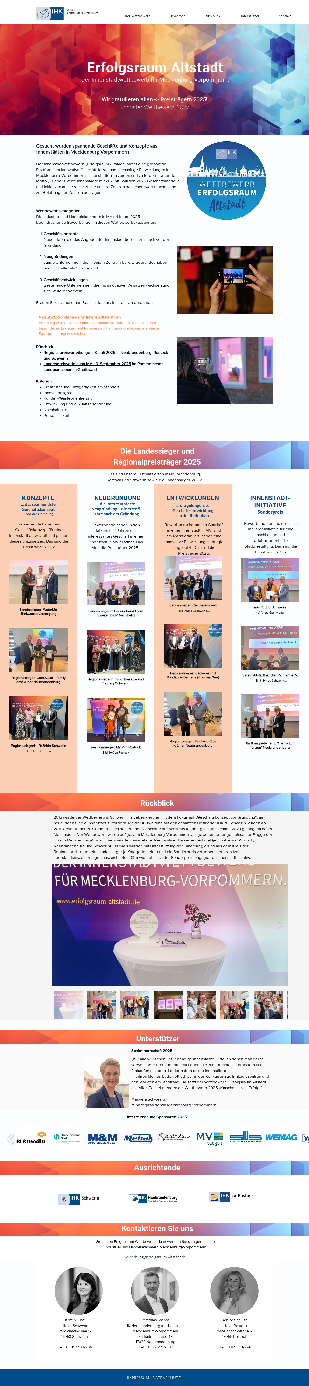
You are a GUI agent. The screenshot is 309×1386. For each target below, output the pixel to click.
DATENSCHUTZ (167, 1377)
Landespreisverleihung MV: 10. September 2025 (87, 363)
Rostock (161, 352)
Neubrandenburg (136, 352)
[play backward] (11, 1139)
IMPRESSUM (138, 1377)
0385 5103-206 (79, 1347)
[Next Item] (280, 925)
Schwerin (59, 358)
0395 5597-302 (160, 1347)
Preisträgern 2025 (183, 99)
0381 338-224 (239, 1347)
